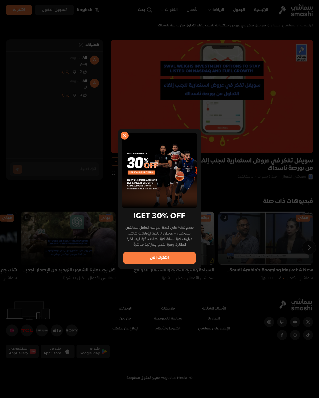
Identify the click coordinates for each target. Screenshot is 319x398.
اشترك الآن (159, 257)
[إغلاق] (125, 136)
